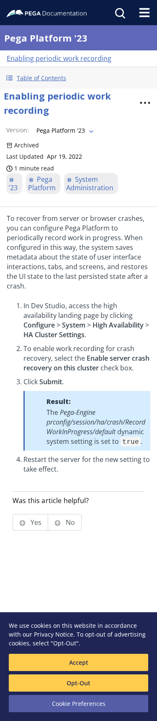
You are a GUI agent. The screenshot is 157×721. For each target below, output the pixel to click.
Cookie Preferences (79, 704)
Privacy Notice (53, 634)
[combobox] (64, 130)
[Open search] (119, 12)
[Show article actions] (144, 102)
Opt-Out (78, 683)
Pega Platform (42, 183)
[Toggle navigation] (144, 12)
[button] (78, 78)
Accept (78, 662)
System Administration (89, 183)
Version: (17, 130)
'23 (13, 187)
